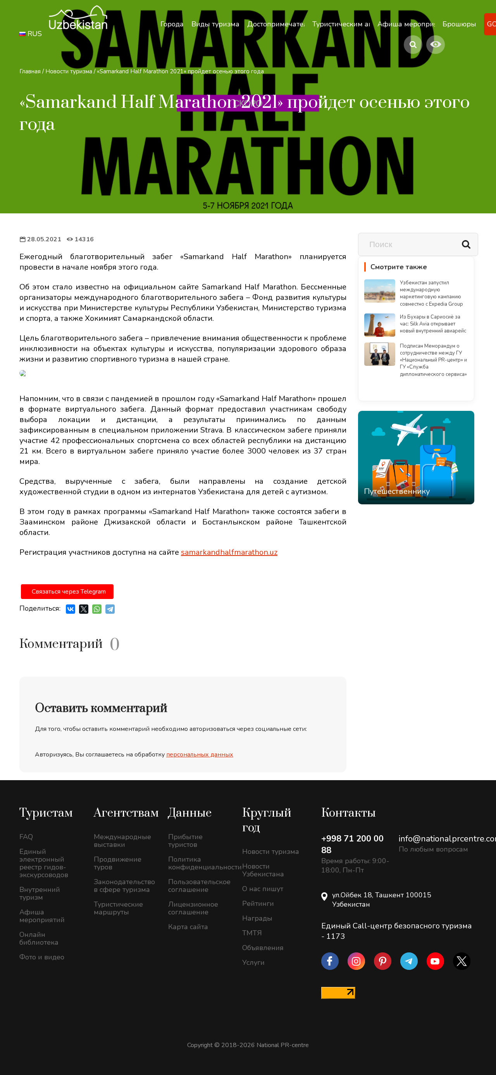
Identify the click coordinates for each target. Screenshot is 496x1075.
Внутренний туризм (39, 893)
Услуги (253, 962)
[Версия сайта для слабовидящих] (435, 44)
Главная (30, 71)
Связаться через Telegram (69, 591)
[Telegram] (110, 609)
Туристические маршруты (118, 908)
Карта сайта (188, 927)
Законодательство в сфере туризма (124, 885)
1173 (335, 936)
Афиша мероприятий (42, 916)
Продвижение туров (117, 863)
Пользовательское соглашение (199, 885)
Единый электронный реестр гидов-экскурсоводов (43, 863)
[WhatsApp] (97, 609)
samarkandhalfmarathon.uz (229, 552)
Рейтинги (258, 903)
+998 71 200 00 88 (352, 844)
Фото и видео (41, 957)
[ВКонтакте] (70, 609)
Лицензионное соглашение (193, 908)
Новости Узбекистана (263, 870)
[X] (83, 609)
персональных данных (199, 754)
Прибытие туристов (185, 840)
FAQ (26, 837)
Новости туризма (68, 71)
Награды (257, 918)
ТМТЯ (252, 933)
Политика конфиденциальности (199, 863)
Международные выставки (122, 840)
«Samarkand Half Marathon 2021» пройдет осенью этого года (180, 71)
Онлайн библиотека (39, 938)
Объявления (263, 948)
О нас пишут (262, 889)
